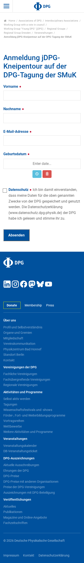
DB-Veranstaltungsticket (20, 451)
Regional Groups (56, 28)
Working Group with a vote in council (24, 24)
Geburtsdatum (15, 154)
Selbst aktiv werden (16, 399)
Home (11, 20)
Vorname (11, 86)
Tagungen (10, 404)
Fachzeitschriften (15, 523)
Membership (33, 305)
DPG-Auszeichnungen (18, 458)
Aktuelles (9, 506)
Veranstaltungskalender (20, 445)
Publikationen (12, 512)
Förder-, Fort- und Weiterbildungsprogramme (34, 415)
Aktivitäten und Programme (23, 392)
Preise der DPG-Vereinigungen (24, 487)
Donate (12, 305)
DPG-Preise (11, 476)
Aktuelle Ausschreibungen (21, 465)
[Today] (36, 174)
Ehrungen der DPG (16, 470)
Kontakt (9, 360)
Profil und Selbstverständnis (22, 327)
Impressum (11, 555)
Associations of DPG (30, 20)
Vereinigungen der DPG (20, 367)
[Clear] (47, 174)
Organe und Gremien (17, 332)
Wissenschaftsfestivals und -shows (27, 410)
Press (50, 305)
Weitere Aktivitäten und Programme (28, 432)
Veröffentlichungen (17, 500)
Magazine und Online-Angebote (25, 517)
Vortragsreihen (13, 421)
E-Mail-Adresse (16, 131)
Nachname (12, 109)
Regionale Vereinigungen (20, 385)
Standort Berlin (13, 354)
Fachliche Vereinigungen (20, 374)
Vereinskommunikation (19, 343)
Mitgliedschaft (13, 338)
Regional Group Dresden (17, 32)
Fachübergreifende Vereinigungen (26, 379)
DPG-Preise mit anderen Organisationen (30, 481)
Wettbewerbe (12, 426)
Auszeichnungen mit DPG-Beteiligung (29, 492)
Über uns (9, 320)
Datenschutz (44, 204)
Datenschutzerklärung (54, 555)
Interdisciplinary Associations (61, 20)
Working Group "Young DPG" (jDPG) (23, 28)
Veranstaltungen (43, 32)
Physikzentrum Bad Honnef (22, 349)
